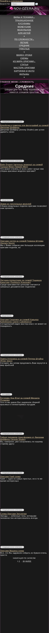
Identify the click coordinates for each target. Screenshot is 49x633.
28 (24, 561)
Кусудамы (24, 23)
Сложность (27, 82)
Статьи (24, 65)
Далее (28, 561)
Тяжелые (24, 49)
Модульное (24, 30)
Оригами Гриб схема (10, 477)
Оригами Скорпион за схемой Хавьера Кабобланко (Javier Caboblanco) (19, 321)
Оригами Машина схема (12, 551)
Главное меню (9, 82)
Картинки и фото (24, 71)
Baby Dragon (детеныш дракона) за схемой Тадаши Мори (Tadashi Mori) (21, 166)
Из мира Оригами (23, 61)
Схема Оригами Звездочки (13, 514)
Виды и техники (23, 17)
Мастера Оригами (24, 68)
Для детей (24, 33)
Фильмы (24, 74)
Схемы (24, 58)
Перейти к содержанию (11, 1)
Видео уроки (24, 55)
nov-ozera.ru (26, 8)
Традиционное (24, 20)
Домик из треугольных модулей (15, 204)
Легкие (24, 42)
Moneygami (24, 27)
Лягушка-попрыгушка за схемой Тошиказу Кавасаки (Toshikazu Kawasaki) (21, 281)
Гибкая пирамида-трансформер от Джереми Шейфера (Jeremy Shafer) (22, 438)
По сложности (23, 39)
